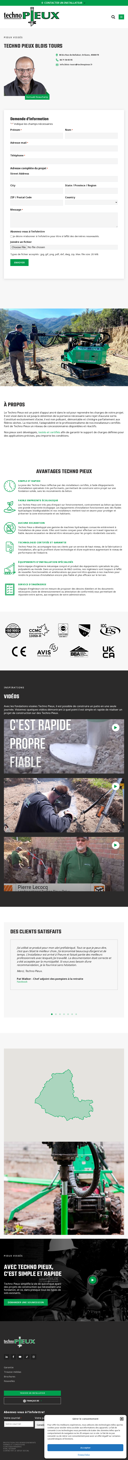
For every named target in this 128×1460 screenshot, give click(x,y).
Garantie (9, 1367)
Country (70, 197)
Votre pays (42, 1418)
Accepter (85, 1447)
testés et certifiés (49, 432)
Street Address (19, 173)
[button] (121, 1418)
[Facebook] (13, 1357)
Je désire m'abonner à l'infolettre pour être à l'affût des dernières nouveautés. (56, 236)
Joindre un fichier (21, 242)
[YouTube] (20, 1357)
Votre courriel (13, 1418)
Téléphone (17, 155)
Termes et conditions (14, 1445)
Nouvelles (9, 1381)
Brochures (9, 1376)
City (12, 185)
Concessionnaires (12, 1447)
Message (16, 209)
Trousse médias (12, 1371)
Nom (69, 130)
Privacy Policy (84, 1454)
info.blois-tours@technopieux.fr (76, 64)
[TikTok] (27, 1356)
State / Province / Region (80, 185)
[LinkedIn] (6, 1357)
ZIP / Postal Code (21, 197)
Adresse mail (19, 142)
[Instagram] (33, 1357)
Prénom (16, 130)
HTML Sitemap (9, 1449)
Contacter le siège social (16, 1451)
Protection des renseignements (19, 1443)
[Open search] (113, 17)
